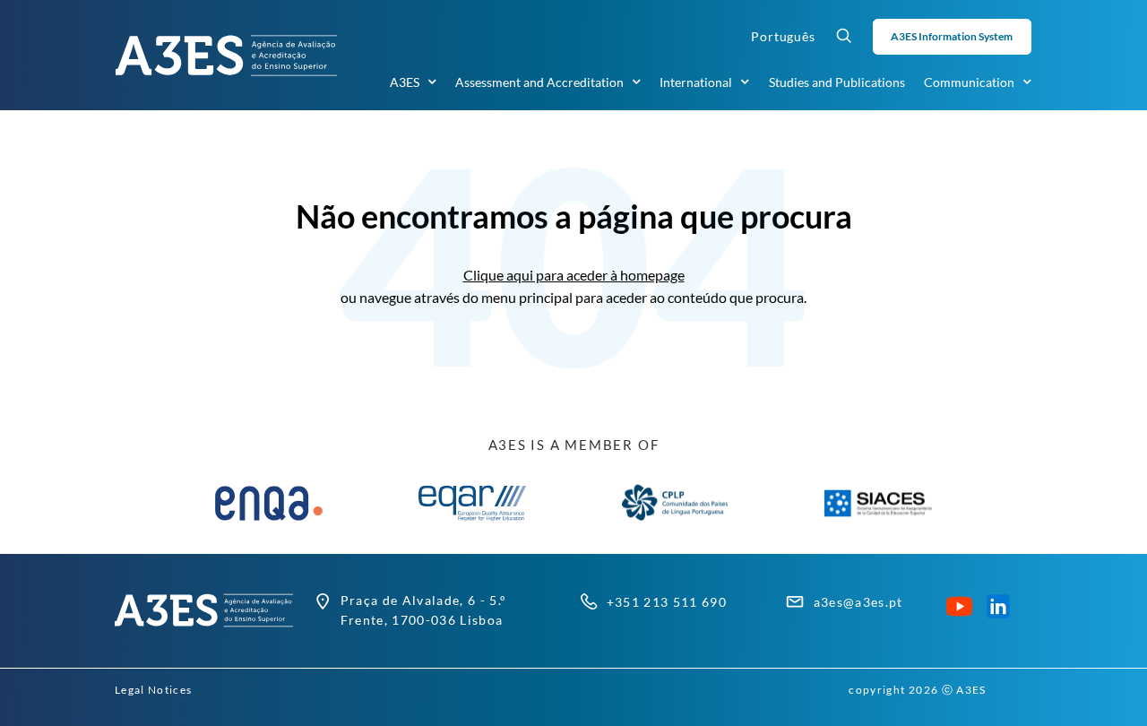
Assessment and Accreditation (539, 82)
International (696, 82)
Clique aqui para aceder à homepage (574, 274)
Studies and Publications (837, 82)
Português (783, 36)
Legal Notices (153, 689)
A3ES (404, 82)
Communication (969, 82)
